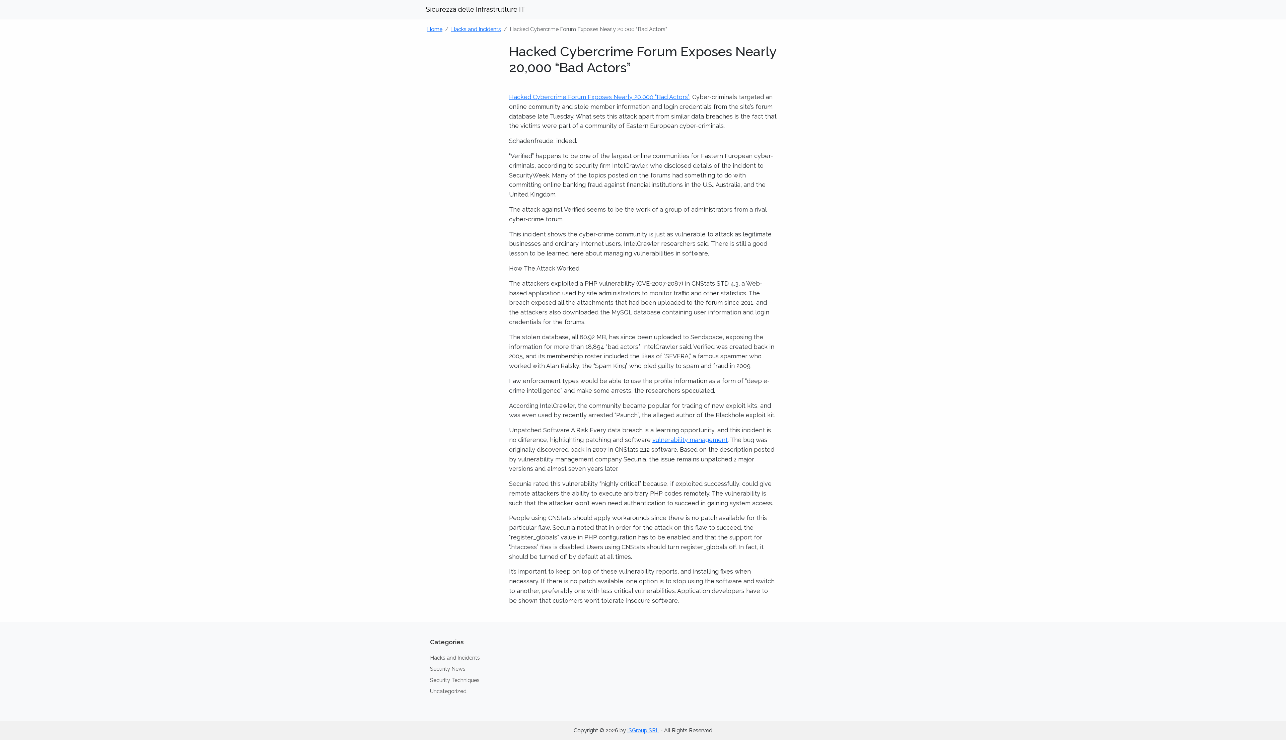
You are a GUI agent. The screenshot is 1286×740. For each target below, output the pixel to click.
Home (434, 29)
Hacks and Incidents (476, 29)
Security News (448, 669)
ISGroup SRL (643, 730)
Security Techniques (455, 680)
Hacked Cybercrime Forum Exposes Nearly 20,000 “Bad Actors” (599, 96)
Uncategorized (448, 691)
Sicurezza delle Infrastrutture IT (475, 9)
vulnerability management (690, 439)
